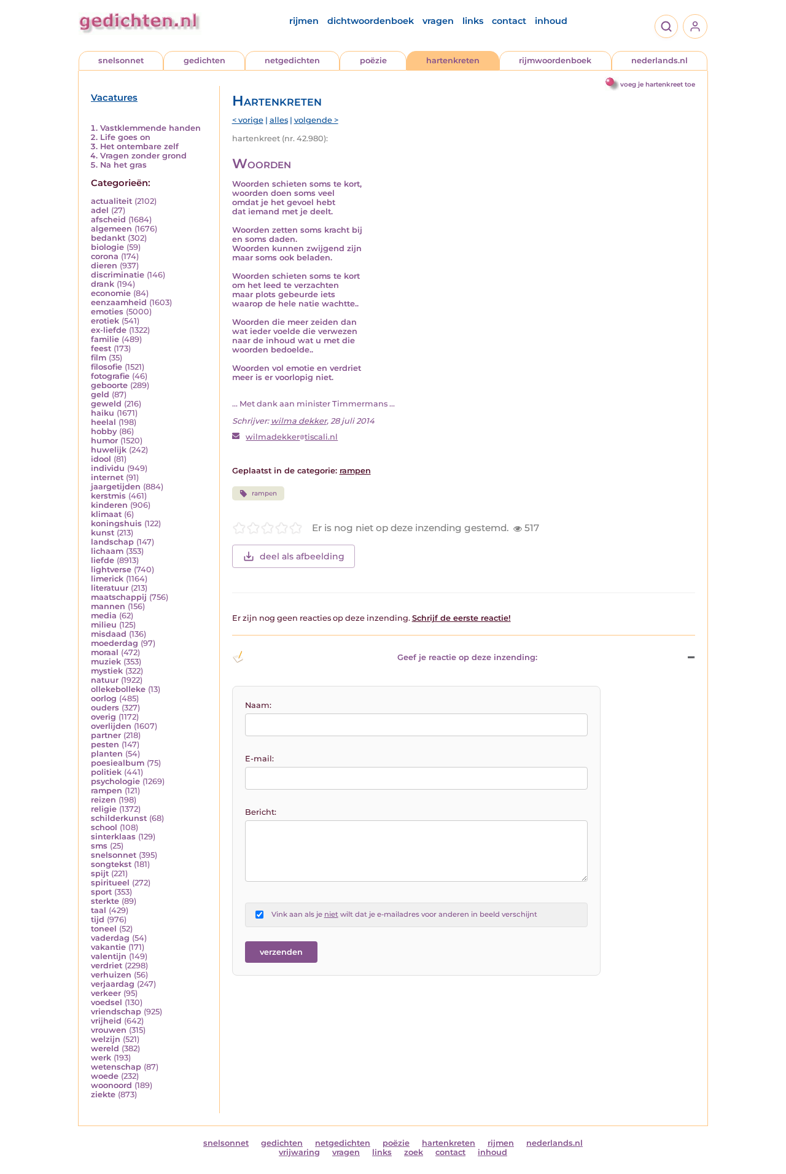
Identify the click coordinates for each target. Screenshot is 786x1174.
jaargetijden (116, 486)
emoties (107, 311)
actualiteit (111, 201)
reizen (103, 799)
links (472, 20)
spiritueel (110, 882)
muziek (106, 661)
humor (104, 440)
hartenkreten (453, 60)
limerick (107, 578)
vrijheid (106, 1020)
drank (102, 284)
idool (101, 459)
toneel (104, 928)
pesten (105, 744)
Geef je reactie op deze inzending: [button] (467, 657)
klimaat (106, 514)
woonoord (111, 1085)
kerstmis (108, 495)
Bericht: (260, 812)
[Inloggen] (695, 26)
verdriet (106, 965)
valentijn (108, 956)
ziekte (103, 1094)
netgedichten (292, 60)
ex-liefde (108, 330)
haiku (102, 413)
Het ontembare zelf (139, 146)
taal (98, 910)
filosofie (106, 366)
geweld (106, 403)
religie (104, 809)
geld (100, 394)
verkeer (106, 993)
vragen (438, 20)
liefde (102, 560)
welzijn (105, 1039)
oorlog (104, 698)
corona (105, 256)
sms (99, 845)
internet (107, 477)
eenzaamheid (119, 302)
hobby (104, 431)
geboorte (109, 385)
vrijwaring (299, 1152)
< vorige (247, 120)
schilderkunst (119, 818)
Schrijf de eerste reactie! (461, 618)
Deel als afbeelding (302, 556)
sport (101, 891)
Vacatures (114, 97)
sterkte (105, 901)
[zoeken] (666, 26)
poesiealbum (117, 763)
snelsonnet (121, 60)
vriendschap (116, 1011)
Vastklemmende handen (150, 128)
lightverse (111, 569)
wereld (105, 1048)
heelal (103, 422)
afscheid (108, 219)
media (104, 615)
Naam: (258, 705)
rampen (106, 790)
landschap (112, 541)
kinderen (109, 505)
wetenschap (116, 1066)
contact (509, 20)
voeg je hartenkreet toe (657, 84)
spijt (100, 873)
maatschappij (119, 597)
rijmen (304, 20)
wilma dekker (299, 421)
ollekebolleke (118, 689)
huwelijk (108, 449)
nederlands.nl (659, 60)
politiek (106, 772)
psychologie (115, 781)
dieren (104, 265)
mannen (108, 606)
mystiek (107, 670)
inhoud (551, 20)
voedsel (106, 1002)
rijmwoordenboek (555, 60)
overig (103, 716)
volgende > (316, 120)
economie (111, 293)
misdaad (108, 634)
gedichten (204, 60)
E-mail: (259, 758)
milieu (104, 624)
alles (279, 120)
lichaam (107, 551)
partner (106, 735)
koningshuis (116, 523)
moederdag (114, 643)
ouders (105, 707)
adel (100, 210)
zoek (413, 1152)
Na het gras (123, 164)
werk (101, 1057)
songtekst (111, 864)
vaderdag (110, 938)
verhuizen (111, 974)
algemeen (111, 228)
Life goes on (125, 137)
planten (107, 753)
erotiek (105, 320)
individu (108, 468)
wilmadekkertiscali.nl (292, 436)
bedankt (108, 238)
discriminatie (117, 274)
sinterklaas (113, 836)
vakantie (108, 947)
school (104, 827)
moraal (105, 652)
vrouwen (108, 1030)
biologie (107, 247)
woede (105, 1076)
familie (105, 339)
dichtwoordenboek (370, 20)
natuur (105, 680)
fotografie (110, 376)
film (98, 357)
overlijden (111, 726)
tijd (97, 919)
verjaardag (112, 984)
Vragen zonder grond (143, 155)
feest (101, 348)
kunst (102, 532)
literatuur (109, 588)
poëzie (373, 60)
